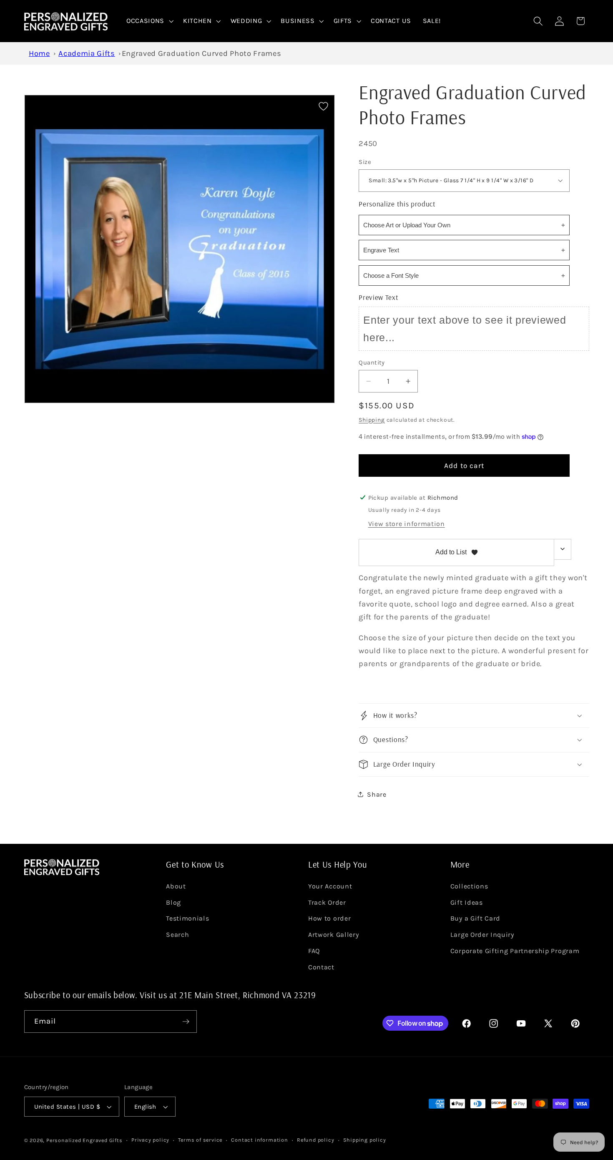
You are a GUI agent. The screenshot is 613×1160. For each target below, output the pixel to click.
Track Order (327, 902)
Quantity (372, 362)
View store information (406, 524)
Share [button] (376, 794)
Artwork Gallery (333, 935)
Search (177, 935)
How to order (329, 918)
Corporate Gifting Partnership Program (515, 951)
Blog (173, 902)
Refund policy (315, 1140)
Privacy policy (150, 1140)
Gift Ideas (466, 902)
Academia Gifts (86, 53)
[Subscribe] (185, 1021)
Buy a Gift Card (475, 918)
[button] (149, 21)
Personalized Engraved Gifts (84, 1140)
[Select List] (562, 548)
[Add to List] (323, 106)
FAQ (314, 951)
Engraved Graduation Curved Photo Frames (201, 53)
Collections (469, 886)
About (176, 886)
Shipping (371, 419)
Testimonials (187, 918)
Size (365, 161)
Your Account (330, 886)
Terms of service (200, 1140)
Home (39, 53)
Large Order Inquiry (482, 935)
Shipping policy (364, 1140)
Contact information (259, 1140)
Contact (321, 967)
